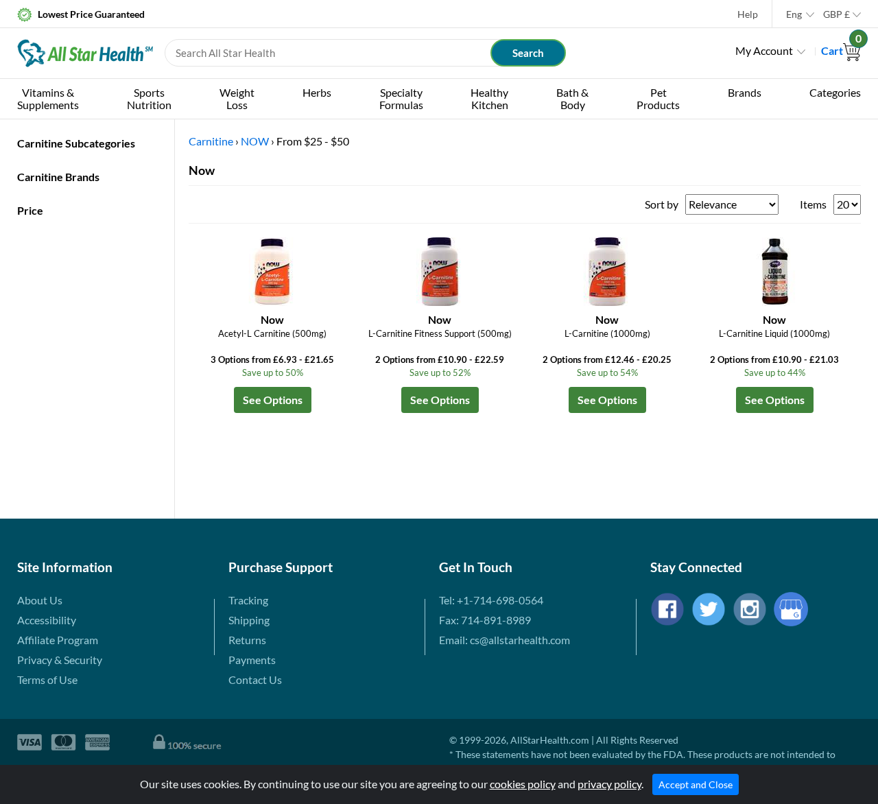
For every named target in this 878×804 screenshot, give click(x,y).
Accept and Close (695, 784)
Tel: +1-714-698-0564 (491, 599)
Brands (744, 92)
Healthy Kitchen (489, 98)
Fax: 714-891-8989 (485, 619)
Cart (841, 50)
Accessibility (46, 619)
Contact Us (255, 679)
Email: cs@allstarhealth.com (504, 639)
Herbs (316, 92)
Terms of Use (47, 679)
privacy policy (609, 783)
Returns (247, 639)
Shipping (249, 619)
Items (813, 204)
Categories (835, 92)
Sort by (661, 204)
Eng (794, 14)
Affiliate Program (57, 639)
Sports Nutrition (149, 98)
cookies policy (523, 783)
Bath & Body (572, 98)
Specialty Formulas (401, 98)
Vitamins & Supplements (48, 98)
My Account (764, 50)
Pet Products (658, 98)
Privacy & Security (59, 659)
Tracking (248, 599)
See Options (272, 399)
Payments (252, 659)
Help (747, 14)
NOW (255, 140)
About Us (39, 599)
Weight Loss (237, 98)
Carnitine (211, 140)
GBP (836, 14)
